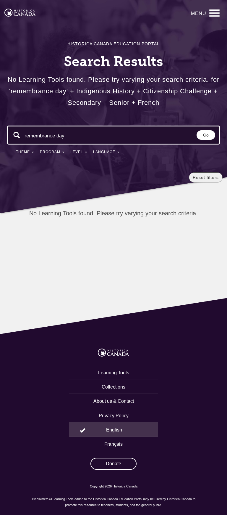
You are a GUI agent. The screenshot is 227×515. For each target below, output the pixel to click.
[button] (25, 153)
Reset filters (206, 177)
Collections (113, 386)
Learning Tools (113, 372)
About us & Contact (113, 401)
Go (206, 135)
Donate (113, 463)
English (114, 429)
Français (113, 444)
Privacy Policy (114, 415)
